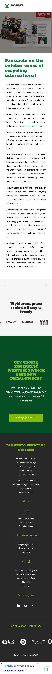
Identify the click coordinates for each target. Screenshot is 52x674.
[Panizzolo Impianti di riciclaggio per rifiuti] (14, 6)
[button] (45, 6)
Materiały (26, 582)
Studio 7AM (33, 655)
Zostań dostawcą (26, 526)
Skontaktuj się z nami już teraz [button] (26, 418)
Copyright (26, 552)
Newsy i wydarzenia (26, 518)
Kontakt (26, 514)
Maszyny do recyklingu (26, 578)
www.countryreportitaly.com (31, 126)
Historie (26, 586)
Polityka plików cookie (26, 548)
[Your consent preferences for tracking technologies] (47, 669)
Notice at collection (13, 670)
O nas (26, 511)
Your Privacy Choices (22, 665)
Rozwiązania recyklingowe (26, 570)
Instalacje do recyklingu (26, 574)
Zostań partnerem (26, 522)
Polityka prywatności (26, 544)
